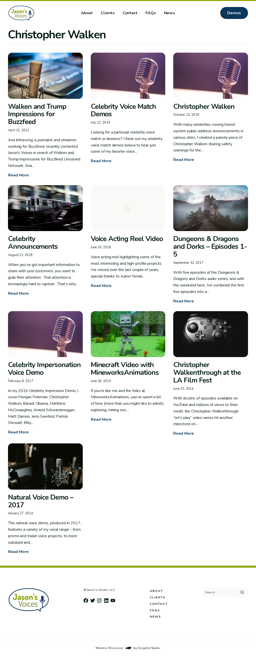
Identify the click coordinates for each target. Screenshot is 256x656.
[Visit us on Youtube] (112, 600)
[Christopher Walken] (210, 76)
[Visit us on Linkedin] (106, 600)
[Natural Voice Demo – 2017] (45, 466)
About (87, 13)
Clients (107, 13)
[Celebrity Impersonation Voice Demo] (45, 334)
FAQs (151, 13)
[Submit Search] (242, 592)
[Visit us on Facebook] (86, 600)
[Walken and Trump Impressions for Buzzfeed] (45, 76)
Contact (130, 13)
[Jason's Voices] (37, 13)
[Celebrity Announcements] (45, 208)
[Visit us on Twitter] (92, 600)
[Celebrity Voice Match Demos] (128, 76)
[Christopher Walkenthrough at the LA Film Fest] (210, 334)
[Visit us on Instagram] (99, 600)
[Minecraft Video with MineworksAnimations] (128, 334)
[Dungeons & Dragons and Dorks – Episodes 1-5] (210, 208)
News (169, 13)
